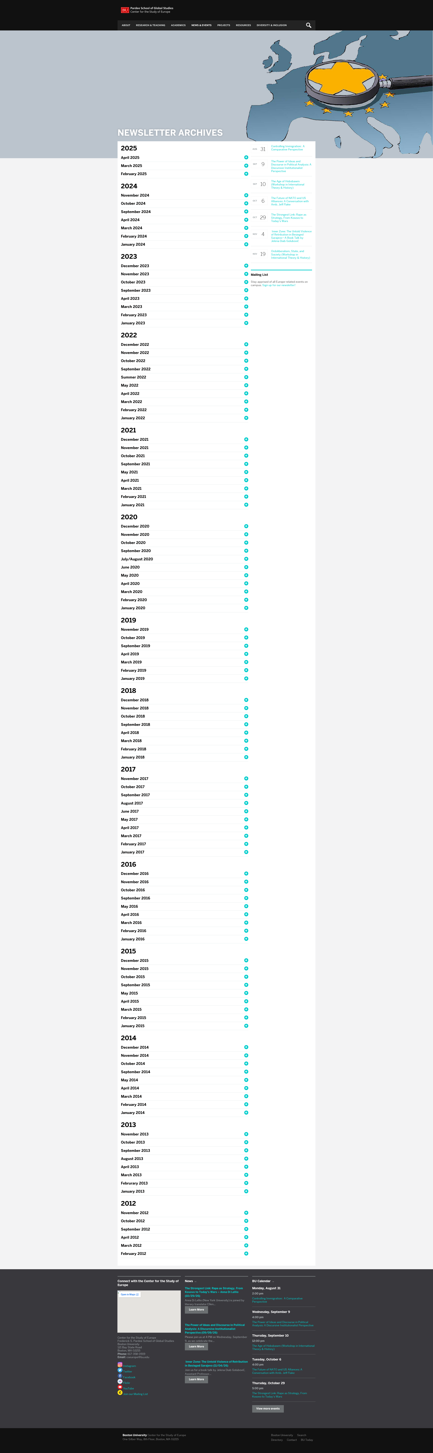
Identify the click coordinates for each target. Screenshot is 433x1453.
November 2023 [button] (135, 274)
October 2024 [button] (133, 203)
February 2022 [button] (134, 410)
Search (301, 1435)
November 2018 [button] (135, 708)
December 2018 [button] (135, 700)
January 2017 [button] (132, 852)
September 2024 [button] (136, 211)
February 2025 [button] (134, 174)
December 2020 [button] (135, 526)
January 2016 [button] (133, 939)
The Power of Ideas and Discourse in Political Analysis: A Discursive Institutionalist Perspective (283, 1323)
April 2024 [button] (130, 220)
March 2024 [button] (131, 228)
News (189, 1281)
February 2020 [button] (134, 600)
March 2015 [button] (131, 1009)
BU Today (307, 1440)
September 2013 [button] (135, 1150)
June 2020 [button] (130, 567)
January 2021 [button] (132, 505)
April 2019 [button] (130, 654)
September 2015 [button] (135, 985)
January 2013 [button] (132, 1191)
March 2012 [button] (131, 1245)
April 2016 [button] (130, 914)
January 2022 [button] (133, 418)
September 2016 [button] (135, 898)
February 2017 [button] (133, 844)
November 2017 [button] (134, 778)
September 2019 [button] (135, 646)
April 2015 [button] (130, 1001)
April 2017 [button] (130, 827)
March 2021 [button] (131, 488)
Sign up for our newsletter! (278, 285)
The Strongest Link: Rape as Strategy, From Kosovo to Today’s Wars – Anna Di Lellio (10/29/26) (214, 1292)
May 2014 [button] (129, 1080)
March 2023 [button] (131, 306)
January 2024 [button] (133, 244)
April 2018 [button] (130, 732)
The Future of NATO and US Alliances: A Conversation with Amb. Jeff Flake (277, 1371)
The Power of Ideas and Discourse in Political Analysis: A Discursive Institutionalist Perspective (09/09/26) (215, 1328)
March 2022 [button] (131, 401)
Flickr (126, 1383)
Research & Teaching (150, 25)
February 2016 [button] (133, 931)
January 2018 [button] (132, 757)
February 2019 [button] (133, 670)
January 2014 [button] (133, 1112)
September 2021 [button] (135, 464)
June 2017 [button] (130, 811)
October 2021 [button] (133, 456)
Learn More (196, 1309)
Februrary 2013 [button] (134, 1183)
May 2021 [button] (129, 472)
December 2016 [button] (135, 873)
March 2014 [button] (131, 1096)
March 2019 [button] (131, 662)
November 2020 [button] (135, 534)
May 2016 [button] (129, 906)
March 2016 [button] (131, 922)
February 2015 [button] (133, 1017)
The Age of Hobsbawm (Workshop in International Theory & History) (283, 1347)
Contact (292, 1440)
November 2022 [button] (135, 352)
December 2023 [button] (135, 266)
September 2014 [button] (135, 1072)
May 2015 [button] (129, 993)
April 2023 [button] (130, 298)
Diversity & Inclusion (272, 25)
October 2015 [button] (133, 977)
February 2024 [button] (134, 236)
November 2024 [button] (135, 195)
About (126, 25)
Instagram (129, 1366)
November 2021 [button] (135, 447)
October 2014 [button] (133, 1063)
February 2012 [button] (133, 1253)
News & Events (201, 25)
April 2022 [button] (130, 393)
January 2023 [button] (133, 323)
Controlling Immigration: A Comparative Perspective (277, 1300)
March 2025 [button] (131, 165)
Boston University (282, 1435)
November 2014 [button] (135, 1055)
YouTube (128, 1388)
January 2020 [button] (133, 608)
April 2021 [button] (130, 480)
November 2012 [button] (135, 1213)
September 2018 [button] (135, 724)
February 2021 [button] (133, 496)
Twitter (127, 1371)
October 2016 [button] (133, 890)
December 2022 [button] (135, 344)
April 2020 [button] (130, 583)
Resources (243, 25)
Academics (178, 25)
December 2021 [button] (135, 439)
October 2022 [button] (133, 361)
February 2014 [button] (133, 1104)
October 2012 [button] (133, 1221)
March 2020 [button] (131, 591)
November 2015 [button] (135, 968)
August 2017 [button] (132, 803)
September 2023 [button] (136, 290)
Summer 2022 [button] (133, 377)
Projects (223, 25)
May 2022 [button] (129, 385)
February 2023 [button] (134, 315)
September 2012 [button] (135, 1229)
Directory (277, 1440)
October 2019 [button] (133, 637)
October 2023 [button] (133, 282)
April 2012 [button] (130, 1237)
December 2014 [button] (135, 1047)
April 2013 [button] (130, 1167)
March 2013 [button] (131, 1175)
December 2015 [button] (135, 960)
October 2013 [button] (133, 1142)
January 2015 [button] (132, 1026)
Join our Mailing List (135, 1394)
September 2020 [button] (136, 551)
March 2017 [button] (131, 836)
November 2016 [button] (135, 882)
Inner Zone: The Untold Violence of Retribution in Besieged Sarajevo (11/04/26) (216, 1363)
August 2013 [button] (132, 1158)
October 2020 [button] (133, 542)
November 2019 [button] (135, 629)
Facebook (128, 1377)
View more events (268, 1408)
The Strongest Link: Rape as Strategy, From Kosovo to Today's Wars (279, 1394)
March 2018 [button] (131, 741)
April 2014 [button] (130, 1088)
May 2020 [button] (130, 575)
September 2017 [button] (135, 795)
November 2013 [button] (135, 1134)
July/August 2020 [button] (137, 559)
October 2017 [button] (132, 787)
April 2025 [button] (130, 157)
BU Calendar (261, 1281)
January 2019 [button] (133, 678)
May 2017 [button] (129, 819)
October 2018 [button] (133, 716)
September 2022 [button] (136, 369)
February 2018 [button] (133, 749)
